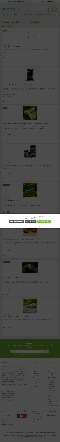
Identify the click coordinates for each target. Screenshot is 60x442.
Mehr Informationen (30, 218)
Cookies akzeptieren (31, 221)
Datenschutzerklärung (34, 226)
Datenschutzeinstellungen (16, 221)
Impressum (24, 226)
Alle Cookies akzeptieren (44, 221)
